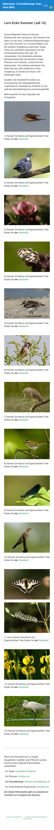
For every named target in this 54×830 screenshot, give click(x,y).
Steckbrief (23, 139)
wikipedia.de (43, 786)
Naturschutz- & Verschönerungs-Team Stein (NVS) (22, 5)
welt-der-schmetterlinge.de (37, 781)
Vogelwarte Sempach (25, 771)
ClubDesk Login (27, 818)
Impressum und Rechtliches (14, 817)
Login (45, 5)
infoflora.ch (23, 776)
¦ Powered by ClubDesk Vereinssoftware (34, 817)
